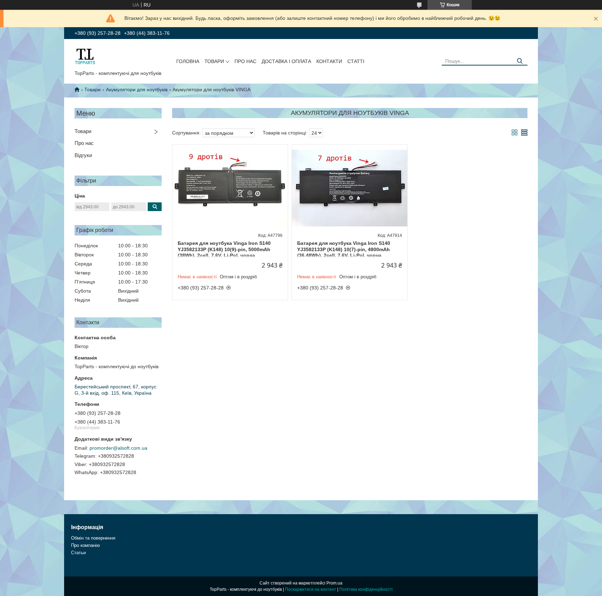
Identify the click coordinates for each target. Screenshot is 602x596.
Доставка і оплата (286, 61)
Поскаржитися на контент (310, 589)
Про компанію (85, 545)
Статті (355, 61)
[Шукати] (519, 61)
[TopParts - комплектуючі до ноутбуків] (85, 56)
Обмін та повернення (93, 538)
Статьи (78, 552)
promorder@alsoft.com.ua (118, 448)
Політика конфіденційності (366, 589)
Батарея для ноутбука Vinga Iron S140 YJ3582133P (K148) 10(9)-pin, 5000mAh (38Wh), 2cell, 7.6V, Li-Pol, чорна (224, 249)
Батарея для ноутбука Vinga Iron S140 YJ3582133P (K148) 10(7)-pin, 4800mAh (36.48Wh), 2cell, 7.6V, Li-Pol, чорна (343, 249)
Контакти (329, 61)
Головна (187, 61)
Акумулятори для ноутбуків (137, 89)
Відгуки (83, 155)
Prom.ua (334, 583)
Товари (214, 61)
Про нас (245, 61)
